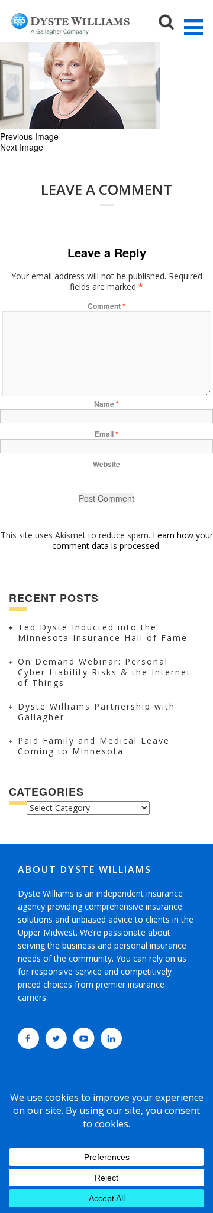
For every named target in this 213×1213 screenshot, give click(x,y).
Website (106, 464)
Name (106, 403)
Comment (106, 305)
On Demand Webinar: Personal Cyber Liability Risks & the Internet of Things (104, 672)
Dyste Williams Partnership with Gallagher (96, 711)
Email (106, 434)
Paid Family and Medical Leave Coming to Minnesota (94, 746)
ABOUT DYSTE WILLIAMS (84, 869)
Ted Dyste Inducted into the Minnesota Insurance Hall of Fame (103, 632)
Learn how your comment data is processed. (132, 540)
